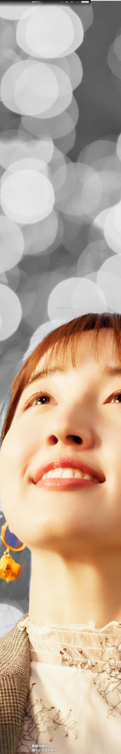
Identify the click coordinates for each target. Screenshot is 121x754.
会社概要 (66, 1)
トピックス (77, 1)
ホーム (62, 1)
